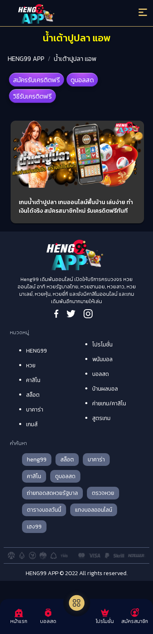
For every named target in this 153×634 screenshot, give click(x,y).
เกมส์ (32, 424)
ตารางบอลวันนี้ (44, 510)
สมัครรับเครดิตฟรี (36, 80)
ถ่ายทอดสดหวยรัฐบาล (52, 493)
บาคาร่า (34, 409)
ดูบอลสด (82, 80)
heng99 (37, 459)
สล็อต (33, 395)
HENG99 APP (26, 58)
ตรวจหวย (103, 493)
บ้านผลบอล (105, 388)
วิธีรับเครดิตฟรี (32, 96)
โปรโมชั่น (102, 344)
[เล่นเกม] (76, 602)
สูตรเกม (101, 418)
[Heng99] (59, 14)
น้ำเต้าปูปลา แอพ (75, 58)
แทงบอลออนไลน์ (93, 510)
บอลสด (100, 374)
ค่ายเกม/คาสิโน (109, 403)
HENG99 (36, 350)
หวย (30, 365)
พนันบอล (102, 359)
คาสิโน (33, 380)
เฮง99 (34, 526)
